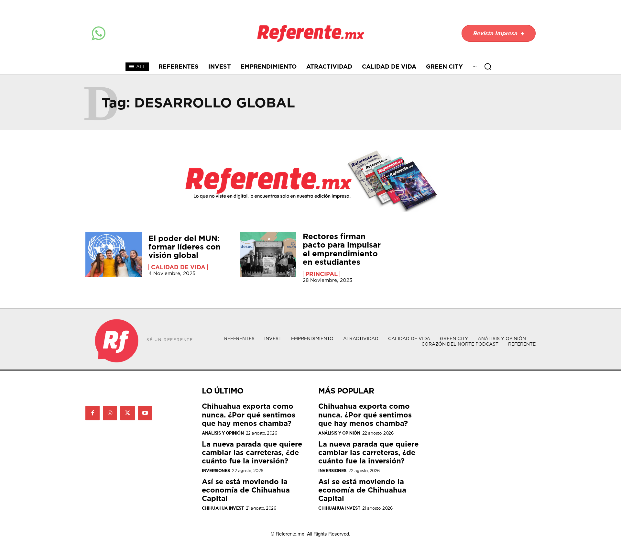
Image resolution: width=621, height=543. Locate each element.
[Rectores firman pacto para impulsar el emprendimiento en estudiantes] (268, 254)
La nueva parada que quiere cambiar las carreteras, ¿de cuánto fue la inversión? (252, 452)
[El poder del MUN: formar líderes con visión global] (113, 254)
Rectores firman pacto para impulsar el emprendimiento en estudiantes (342, 249)
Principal (321, 274)
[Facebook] (92, 413)
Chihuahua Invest (223, 508)
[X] (127, 413)
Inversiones (216, 470)
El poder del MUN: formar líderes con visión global (184, 247)
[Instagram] (110, 413)
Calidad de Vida (178, 267)
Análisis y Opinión (223, 433)
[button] (488, 66)
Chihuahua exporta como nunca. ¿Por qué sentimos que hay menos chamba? (248, 414)
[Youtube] (145, 413)
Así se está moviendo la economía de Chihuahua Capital (246, 490)
